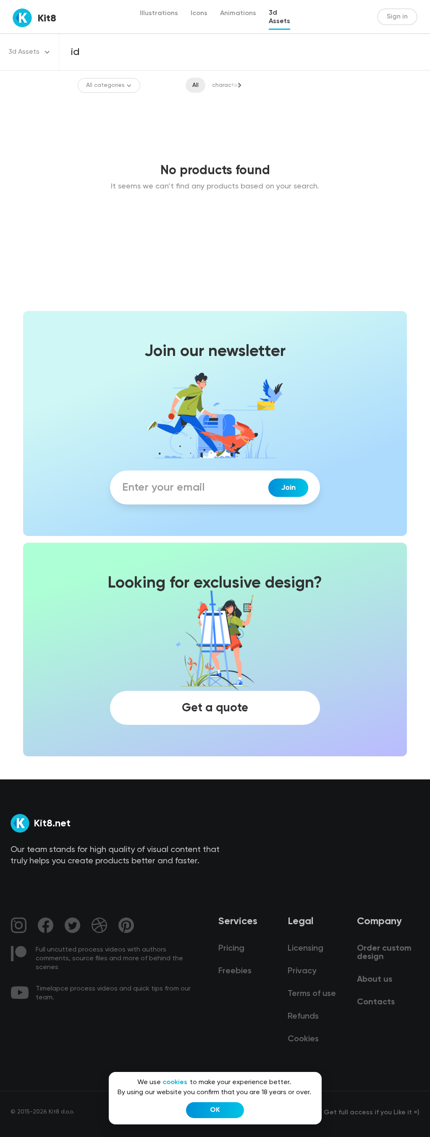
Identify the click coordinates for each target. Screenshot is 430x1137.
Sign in (397, 16)
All (195, 85)
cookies (175, 1082)
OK (215, 1110)
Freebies (235, 971)
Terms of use (312, 994)
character (225, 85)
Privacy (302, 971)
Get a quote (215, 708)
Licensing (305, 948)
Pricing (231, 948)
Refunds (303, 1016)
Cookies (303, 1039)
